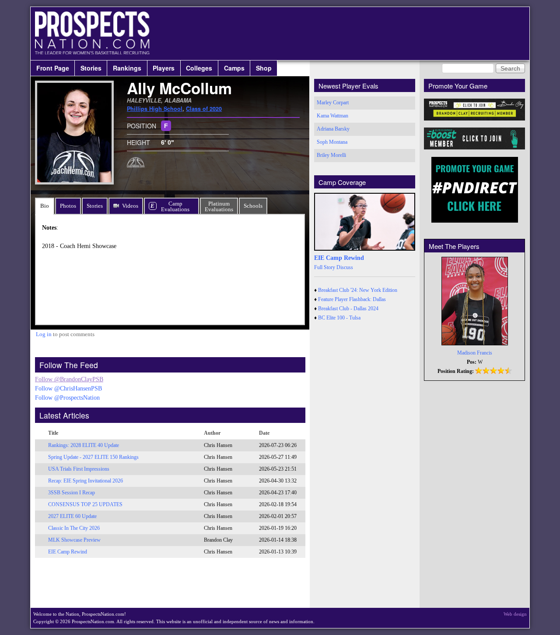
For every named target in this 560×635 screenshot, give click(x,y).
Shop (264, 68)
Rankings (127, 68)
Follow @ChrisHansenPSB (68, 388)
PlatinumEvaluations (219, 206)
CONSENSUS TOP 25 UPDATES (85, 504)
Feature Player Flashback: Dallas (352, 299)
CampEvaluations (175, 206)
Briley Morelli (331, 155)
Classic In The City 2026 (74, 528)
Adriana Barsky (333, 129)
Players (164, 68)
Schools (253, 205)
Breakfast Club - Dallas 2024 (348, 308)
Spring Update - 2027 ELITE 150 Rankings (93, 457)
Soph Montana (332, 142)
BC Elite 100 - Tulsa (339, 318)
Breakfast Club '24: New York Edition (357, 290)
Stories (91, 68)
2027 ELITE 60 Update (72, 516)
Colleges (199, 68)
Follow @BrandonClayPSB (69, 379)
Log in (44, 334)
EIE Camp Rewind (67, 552)
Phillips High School (154, 109)
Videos (130, 205)
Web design (515, 614)
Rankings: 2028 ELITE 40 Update (83, 445)
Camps (234, 68)
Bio (44, 205)
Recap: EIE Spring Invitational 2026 (85, 481)
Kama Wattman (332, 116)
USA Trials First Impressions (78, 469)
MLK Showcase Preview (74, 540)
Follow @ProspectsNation (67, 397)
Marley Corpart (333, 102)
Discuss (344, 267)
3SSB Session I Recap (71, 493)
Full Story (324, 267)
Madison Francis (474, 353)
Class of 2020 (204, 109)
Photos (68, 205)
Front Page (52, 68)
